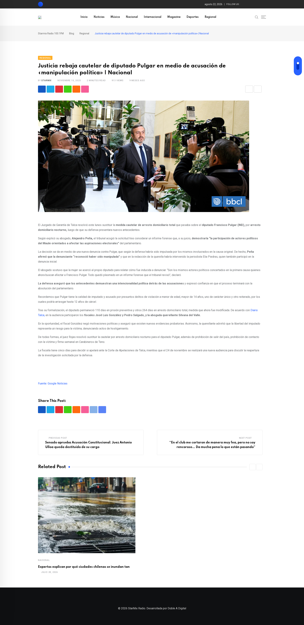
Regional (210, 17)
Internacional (152, 17)
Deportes (192, 17)
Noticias (99, 17)
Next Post (245, 438)
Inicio (84, 17)
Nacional (132, 17)
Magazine (173, 17)
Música (115, 17)
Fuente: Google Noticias (52, 383)
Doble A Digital (177, 608)
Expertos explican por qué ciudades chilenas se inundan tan (84, 566)
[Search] (256, 17)
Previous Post (58, 438)
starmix (46, 80)
